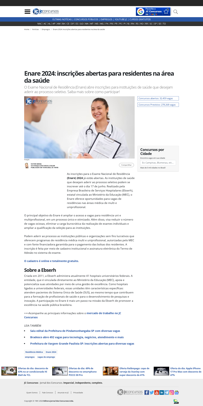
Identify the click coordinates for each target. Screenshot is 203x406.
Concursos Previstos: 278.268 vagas (157, 104)
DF (72, 24)
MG (102, 24)
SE (160, 24)
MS (96, 24)
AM (58, 24)
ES (77, 24)
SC (151, 24)
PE (120, 24)
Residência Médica (34, 352)
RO (141, 24)
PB (111, 24)
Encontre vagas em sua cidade (152, 158)
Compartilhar (126, 165)
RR (146, 24)
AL (49, 24)
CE (68, 24)
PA (107, 24)
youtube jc (121, 19)
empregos (30, 357)
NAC (39, 24)
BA (63, 24)
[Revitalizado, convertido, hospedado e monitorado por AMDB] (176, 401)
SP (155, 24)
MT (91, 24)
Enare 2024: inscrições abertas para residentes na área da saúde (79, 29)
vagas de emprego (46, 357)
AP (53, 24)
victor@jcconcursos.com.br (43, 166)
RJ (128, 24)
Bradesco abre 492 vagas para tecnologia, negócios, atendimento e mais (77, 337)
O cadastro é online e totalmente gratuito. (51, 261)
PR (116, 24)
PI (125, 24)
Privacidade (78, 392)
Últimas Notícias (62, 19)
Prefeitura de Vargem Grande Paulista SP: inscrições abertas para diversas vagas (82, 343)
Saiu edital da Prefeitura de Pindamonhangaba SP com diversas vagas (75, 331)
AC (45, 24)
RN (132, 24)
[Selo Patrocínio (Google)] (153, 11)
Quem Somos (32, 392)
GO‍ (81, 24)
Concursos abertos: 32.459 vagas (156, 98)
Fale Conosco (47, 392)
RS (137, 24)
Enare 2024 (51, 352)
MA (86, 24)
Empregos (106, 19)
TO (164, 24)
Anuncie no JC (63, 392)
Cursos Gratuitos (140, 19)
